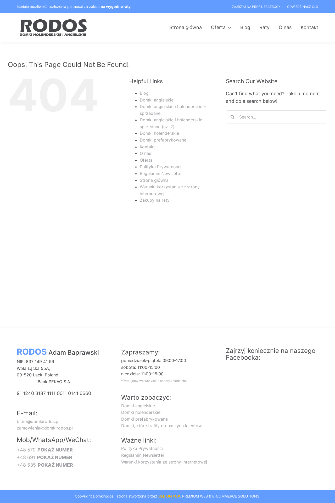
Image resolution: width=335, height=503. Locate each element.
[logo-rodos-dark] (54, 21)
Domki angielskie (157, 100)
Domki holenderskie (159, 133)
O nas (145, 153)
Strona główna (154, 180)
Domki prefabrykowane (163, 140)
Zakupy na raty (155, 200)
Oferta (146, 160)
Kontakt (147, 146)
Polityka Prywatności (160, 166)
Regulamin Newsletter (161, 173)
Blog (144, 93)
